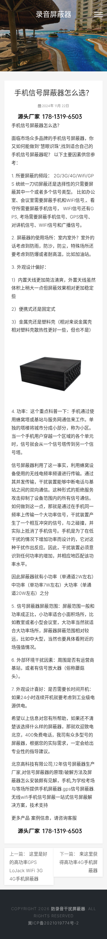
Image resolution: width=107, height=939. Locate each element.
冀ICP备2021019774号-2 (53, 922)
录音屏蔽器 (53, 14)
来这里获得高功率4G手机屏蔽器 (78, 862)
